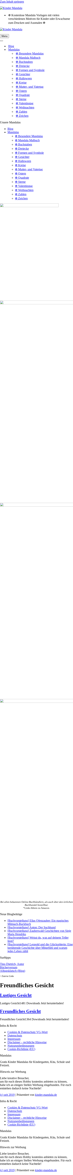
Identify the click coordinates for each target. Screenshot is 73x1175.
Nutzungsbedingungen (20, 1045)
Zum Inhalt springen (12, 1)
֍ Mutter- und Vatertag (29, 86)
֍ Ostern (21, 90)
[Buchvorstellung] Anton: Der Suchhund (31, 927)
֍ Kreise (21, 82)
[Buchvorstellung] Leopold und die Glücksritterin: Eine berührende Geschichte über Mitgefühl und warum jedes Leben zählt (40, 948)
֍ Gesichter (23, 74)
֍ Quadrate (23, 95)
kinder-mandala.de (46, 1094)
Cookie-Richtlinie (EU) (21, 1049)
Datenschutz (14, 1035)
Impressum (13, 1038)
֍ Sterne (21, 99)
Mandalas (13, 132)
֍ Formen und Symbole (30, 70)
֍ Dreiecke (23, 66)
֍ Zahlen (21, 111)
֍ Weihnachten (25, 107)
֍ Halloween (24, 78)
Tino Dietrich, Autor (12, 964)
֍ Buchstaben (24, 61)
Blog (11, 46)
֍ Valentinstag (24, 103)
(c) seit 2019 (7, 1094)
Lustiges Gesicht (16, 995)
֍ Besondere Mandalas (30, 53)
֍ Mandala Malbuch (28, 57)
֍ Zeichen (22, 115)
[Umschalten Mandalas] (65, 49)
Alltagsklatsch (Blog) (12, 970)
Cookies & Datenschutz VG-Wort (27, 1032)
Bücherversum (8, 967)
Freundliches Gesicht (20, 1011)
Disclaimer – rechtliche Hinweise (27, 1042)
